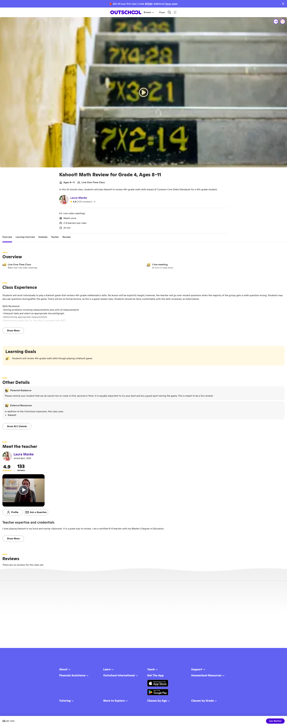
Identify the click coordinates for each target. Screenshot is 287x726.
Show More (13, 330)
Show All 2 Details (17, 426)
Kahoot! (12, 415)
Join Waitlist (275, 721)
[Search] (169, 12)
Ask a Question (38, 512)
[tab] (7, 237)
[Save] (282, 21)
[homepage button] (125, 12)
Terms (168, 3)
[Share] (275, 21)
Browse (147, 12)
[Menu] (175, 12)
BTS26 (148, 3)
